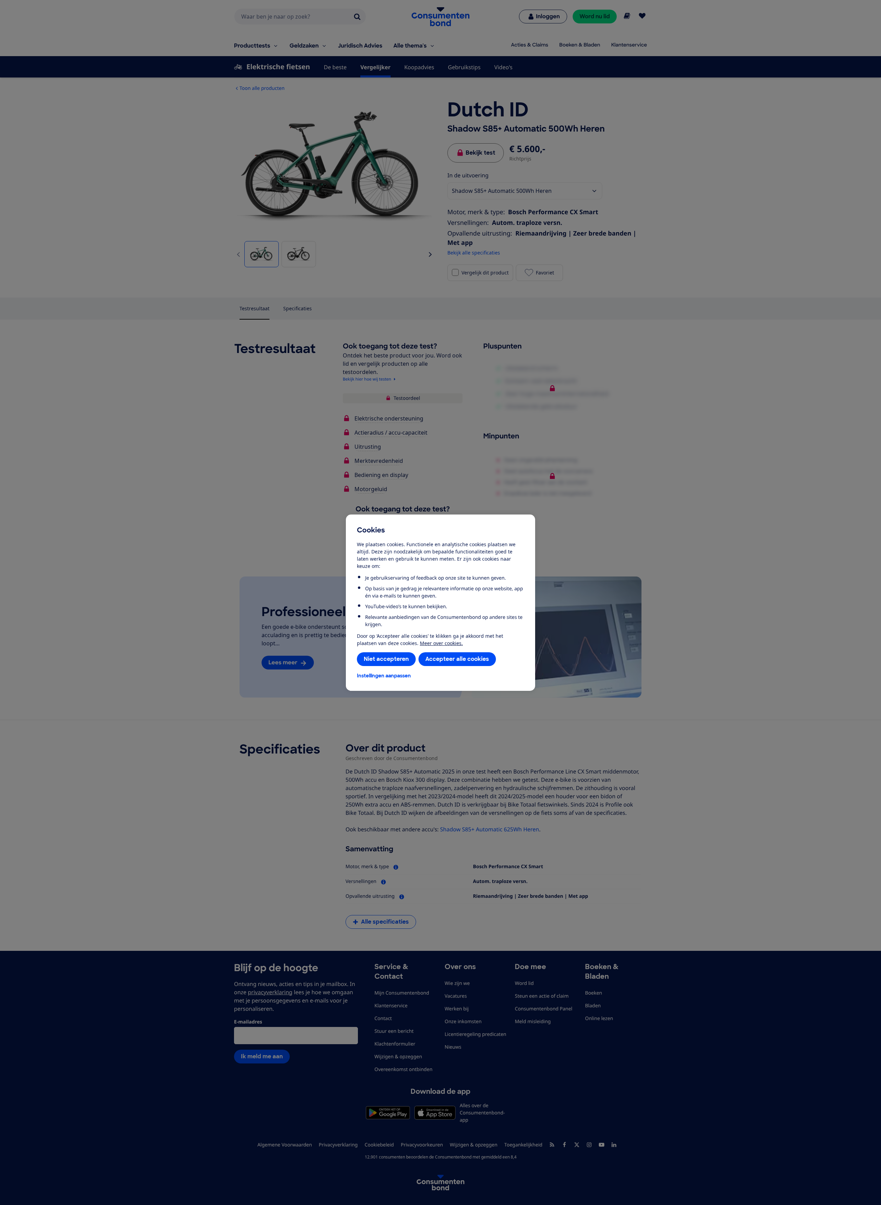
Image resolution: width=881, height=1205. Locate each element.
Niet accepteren (386, 659)
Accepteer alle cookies (457, 659)
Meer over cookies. (441, 643)
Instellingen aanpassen (384, 676)
